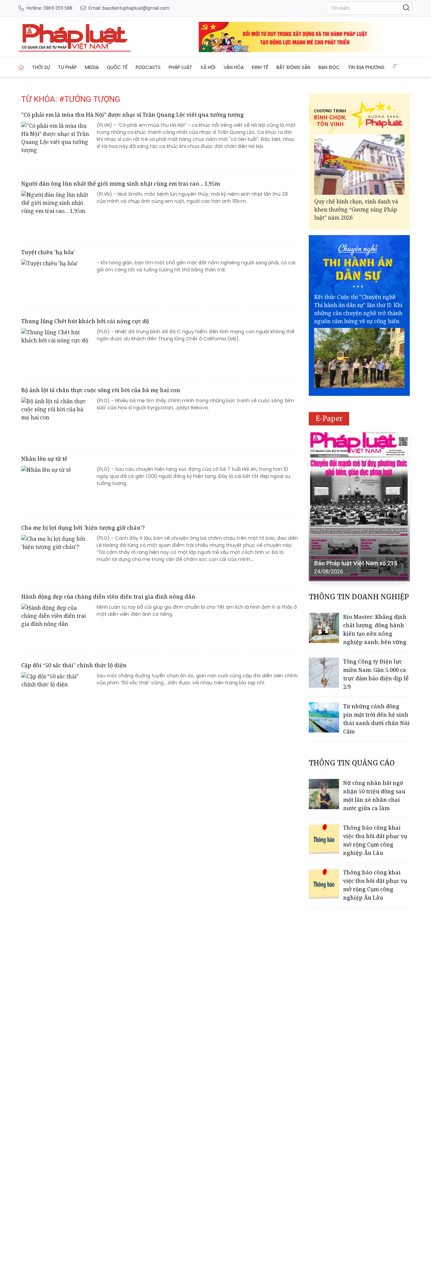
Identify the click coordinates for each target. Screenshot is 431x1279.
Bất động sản (293, 67)
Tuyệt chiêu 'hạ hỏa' (48, 252)
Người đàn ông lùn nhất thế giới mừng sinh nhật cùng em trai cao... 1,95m (120, 183)
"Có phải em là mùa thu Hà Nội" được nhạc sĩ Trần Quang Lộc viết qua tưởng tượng (132, 114)
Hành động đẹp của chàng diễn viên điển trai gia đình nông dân (108, 596)
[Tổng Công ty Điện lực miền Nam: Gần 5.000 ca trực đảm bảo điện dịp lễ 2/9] (324, 672)
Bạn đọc (329, 67)
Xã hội (208, 67)
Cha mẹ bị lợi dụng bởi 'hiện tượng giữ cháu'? (83, 527)
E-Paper (329, 418)
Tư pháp (67, 67)
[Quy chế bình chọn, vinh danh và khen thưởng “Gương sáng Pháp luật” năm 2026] (359, 165)
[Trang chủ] (21, 67)
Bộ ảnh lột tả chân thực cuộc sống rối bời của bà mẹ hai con (100, 390)
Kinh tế (260, 67)
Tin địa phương (366, 67)
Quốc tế (117, 67)
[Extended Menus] (395, 66)
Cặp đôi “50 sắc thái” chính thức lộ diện (74, 665)
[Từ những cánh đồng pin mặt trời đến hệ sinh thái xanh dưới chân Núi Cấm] (324, 717)
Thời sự (41, 67)
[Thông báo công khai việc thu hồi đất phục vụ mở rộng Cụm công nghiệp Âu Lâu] (324, 839)
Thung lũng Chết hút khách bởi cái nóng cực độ (85, 321)
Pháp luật (180, 67)
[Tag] (75, 37)
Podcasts (148, 67)
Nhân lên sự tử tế (44, 458)
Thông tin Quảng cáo (352, 763)
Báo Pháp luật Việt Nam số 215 (355, 563)
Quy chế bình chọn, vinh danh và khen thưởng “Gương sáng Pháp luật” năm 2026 (356, 209)
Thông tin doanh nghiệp (359, 597)
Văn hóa (234, 67)
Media (92, 67)
